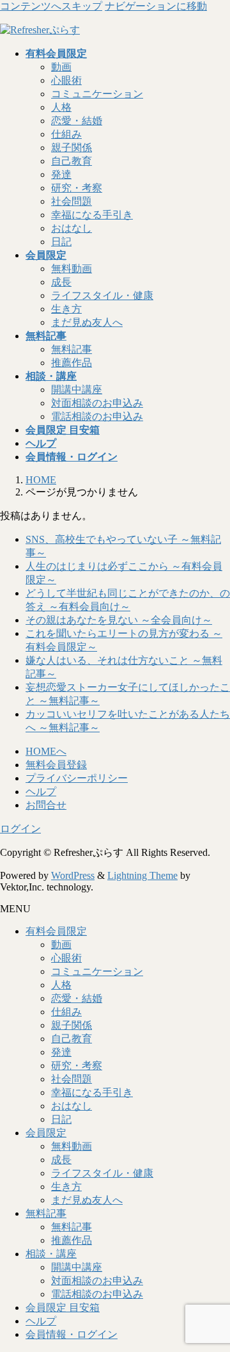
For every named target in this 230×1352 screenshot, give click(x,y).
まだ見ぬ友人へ (87, 322)
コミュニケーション (97, 93)
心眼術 (66, 80)
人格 (61, 107)
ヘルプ (41, 791)
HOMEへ (46, 751)
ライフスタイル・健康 (102, 295)
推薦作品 (71, 362)
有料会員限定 (56, 931)
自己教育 (71, 161)
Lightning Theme (142, 875)
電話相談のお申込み (97, 416)
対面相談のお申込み (97, 403)
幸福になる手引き (92, 214)
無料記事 (71, 349)
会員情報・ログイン (72, 1334)
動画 (61, 66)
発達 (61, 174)
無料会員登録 (56, 764)
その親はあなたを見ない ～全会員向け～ (119, 620)
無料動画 (71, 268)
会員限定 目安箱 (63, 1307)
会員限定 (46, 1132)
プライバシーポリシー (77, 778)
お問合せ (46, 805)
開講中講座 (76, 389)
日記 (61, 241)
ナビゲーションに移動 (156, 6)
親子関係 (71, 147)
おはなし (71, 228)
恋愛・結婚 (76, 120)
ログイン (20, 828)
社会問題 (71, 201)
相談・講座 (51, 1253)
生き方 (66, 308)
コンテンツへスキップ (51, 6)
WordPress (73, 875)
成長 (61, 282)
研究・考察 (76, 187)
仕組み (66, 134)
